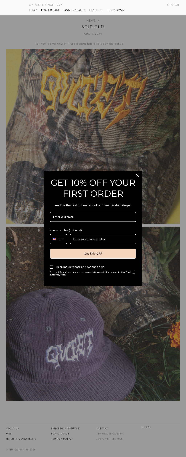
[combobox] (58, 239)
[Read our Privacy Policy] (134, 272)
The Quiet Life (12, 7)
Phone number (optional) (66, 230)
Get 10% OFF (93, 253)
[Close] (137, 175)
